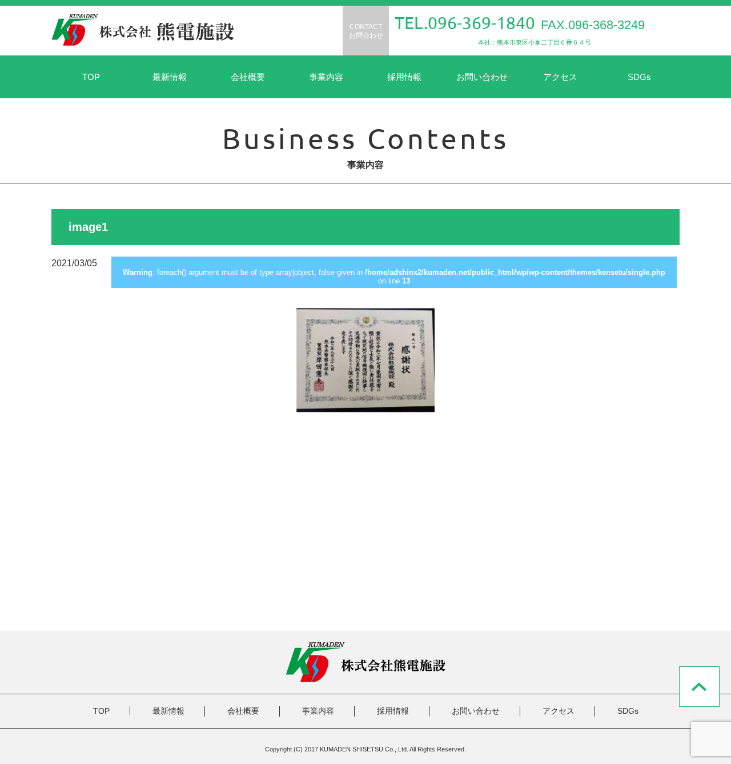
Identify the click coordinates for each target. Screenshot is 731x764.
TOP (91, 77)
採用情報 (404, 77)
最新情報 (169, 77)
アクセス (560, 77)
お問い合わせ (482, 77)
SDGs (639, 77)
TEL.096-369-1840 (465, 23)
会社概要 (248, 77)
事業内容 (326, 77)
